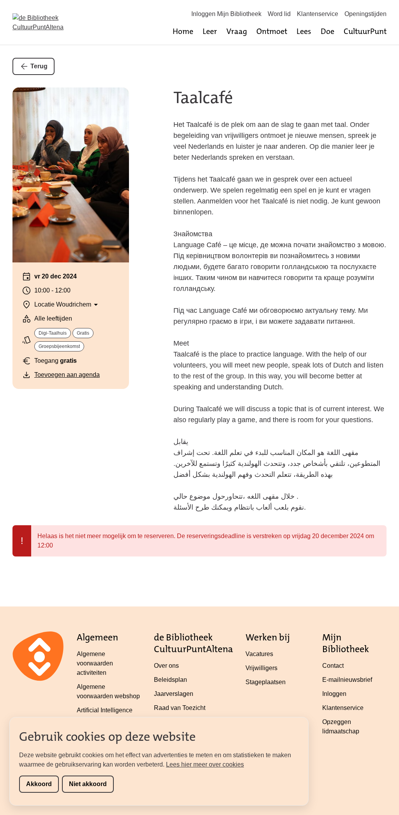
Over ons (166, 665)
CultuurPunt (365, 31)
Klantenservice (317, 14)
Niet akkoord (88, 784)
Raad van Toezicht (179, 707)
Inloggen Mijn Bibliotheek (226, 14)
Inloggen (334, 693)
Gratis (83, 333)
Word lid (279, 14)
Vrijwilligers (261, 668)
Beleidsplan (170, 679)
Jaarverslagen (173, 693)
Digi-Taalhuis (53, 333)
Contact (333, 665)
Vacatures (259, 654)
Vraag (236, 31)
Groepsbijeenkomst (59, 346)
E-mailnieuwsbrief (347, 679)
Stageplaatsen (265, 682)
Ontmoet (271, 31)
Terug (39, 66)
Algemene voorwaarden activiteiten (95, 663)
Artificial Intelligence (104, 710)
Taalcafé (203, 98)
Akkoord (39, 784)
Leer (210, 31)
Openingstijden (365, 14)
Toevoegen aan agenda (67, 374)
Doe (327, 31)
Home (183, 31)
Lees (304, 31)
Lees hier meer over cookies (205, 764)
